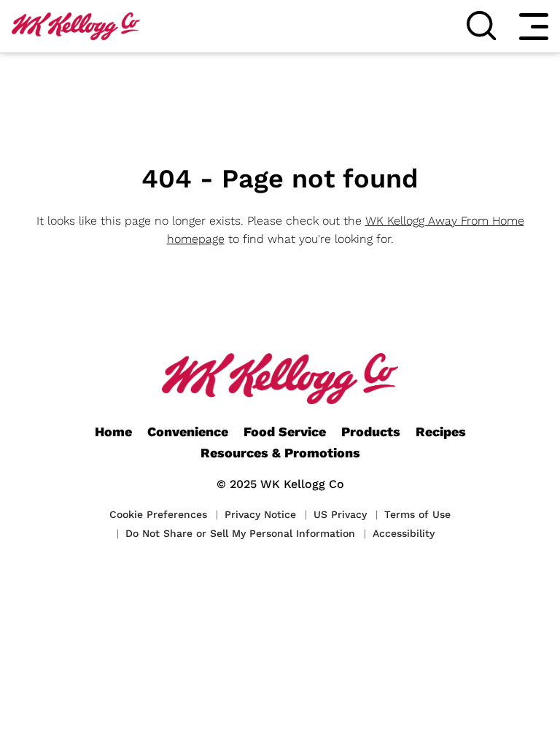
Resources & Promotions (280, 452)
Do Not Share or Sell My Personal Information (240, 533)
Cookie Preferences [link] (158, 514)
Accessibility (404, 533)
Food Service (285, 431)
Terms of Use (417, 514)
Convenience (187, 431)
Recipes (441, 431)
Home (113, 431)
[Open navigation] (533, 26)
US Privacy (340, 514)
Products (370, 431)
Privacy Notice (260, 514)
